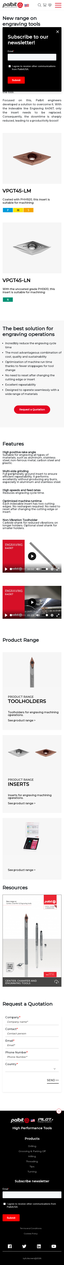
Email (9, 1040)
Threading (32, 1161)
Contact (11, 1029)
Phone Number (16, 1052)
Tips (32, 1166)
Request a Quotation (32, 409)
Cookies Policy (31, 1234)
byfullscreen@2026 (32, 1258)
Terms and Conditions (30, 1228)
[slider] (18, 569)
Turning (32, 1171)
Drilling (32, 1146)
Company (12, 1017)
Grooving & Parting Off (32, 1151)
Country (11, 1064)
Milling (32, 1156)
